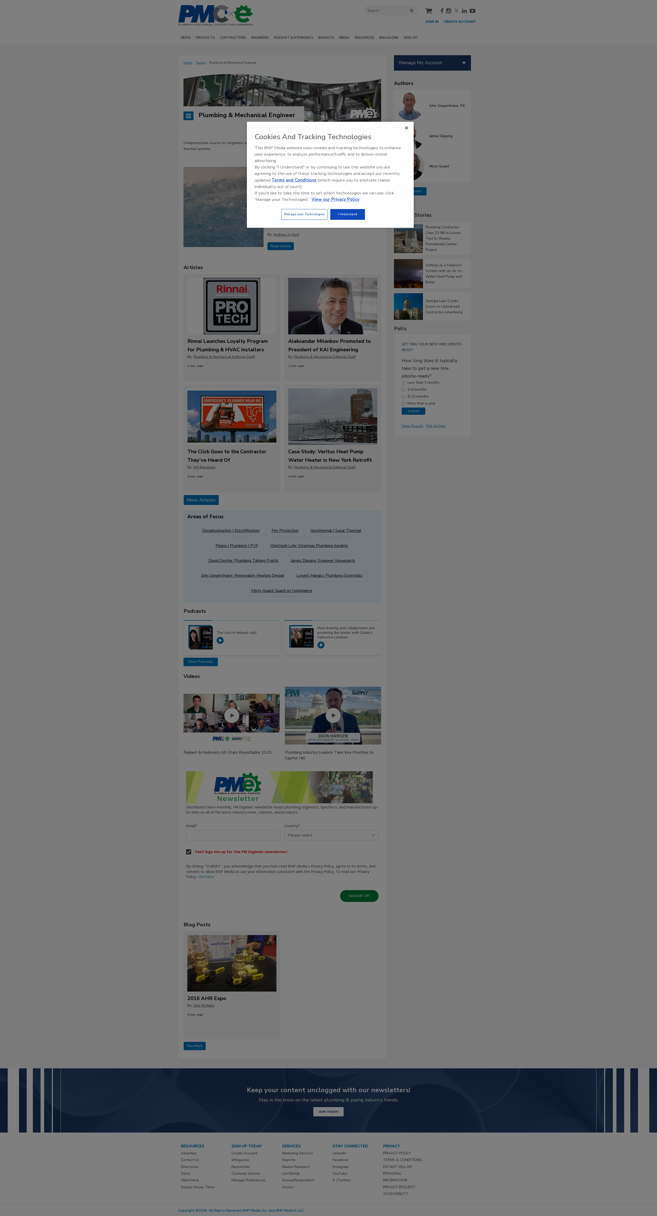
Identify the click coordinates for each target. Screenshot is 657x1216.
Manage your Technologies (304, 214)
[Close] (406, 128)
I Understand (347, 214)
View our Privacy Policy (336, 199)
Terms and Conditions (294, 180)
